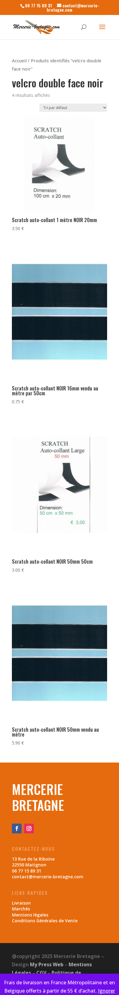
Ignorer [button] (106, 990)
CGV (41, 972)
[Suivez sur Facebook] (17, 828)
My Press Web (46, 964)
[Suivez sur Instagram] (29, 828)
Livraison (21, 903)
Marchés (21, 909)
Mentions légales (30, 915)
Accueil (19, 60)
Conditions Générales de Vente (45, 921)
